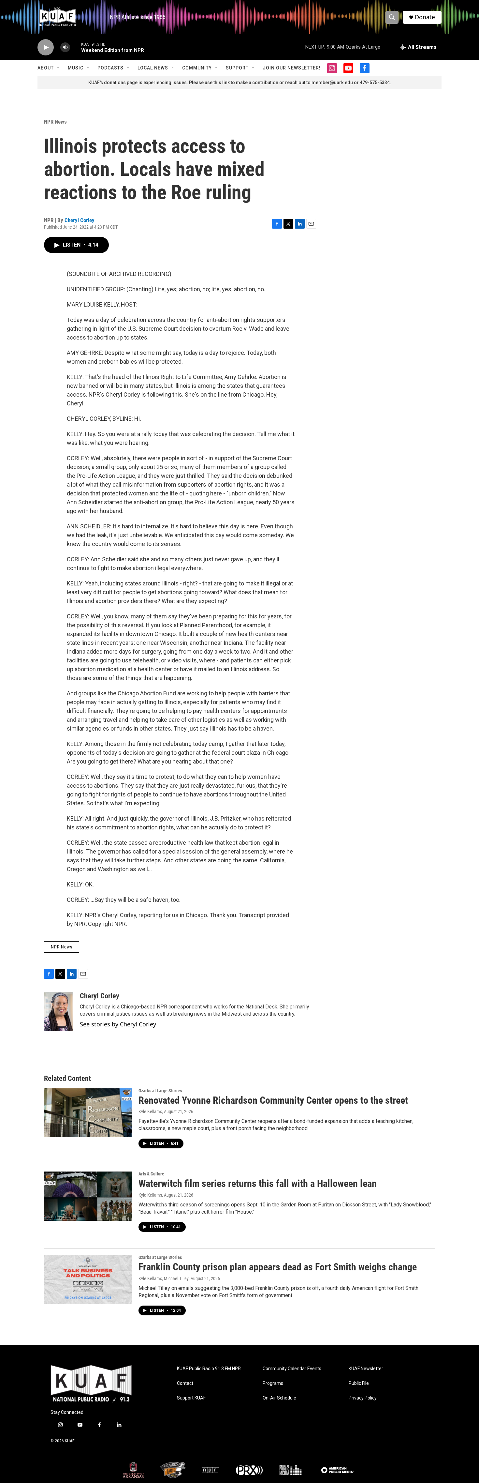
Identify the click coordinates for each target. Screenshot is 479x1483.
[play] (45, 47)
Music (75, 67)
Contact (185, 1383)
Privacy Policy (363, 1398)
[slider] (76, 47)
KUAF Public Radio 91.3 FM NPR (209, 1368)
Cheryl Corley (79, 220)
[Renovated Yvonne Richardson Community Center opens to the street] (88, 1112)
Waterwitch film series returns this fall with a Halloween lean (257, 1183)
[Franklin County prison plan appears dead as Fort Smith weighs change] (88, 1279)
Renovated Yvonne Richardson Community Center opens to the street (273, 1100)
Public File (359, 1383)
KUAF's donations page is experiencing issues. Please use (150, 82)
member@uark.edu (332, 82)
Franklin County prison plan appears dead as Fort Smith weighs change (277, 1267)
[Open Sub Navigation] (58, 67)
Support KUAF (191, 1398)
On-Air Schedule (279, 1398)
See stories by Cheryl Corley (118, 1024)
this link (221, 82)
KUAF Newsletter (366, 1368)
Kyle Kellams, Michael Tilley (163, 1278)
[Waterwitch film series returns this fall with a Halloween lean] (88, 1196)
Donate (425, 17)
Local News (153, 67)
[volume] (65, 47)
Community (197, 67)
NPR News (55, 121)
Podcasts (110, 67)
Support (237, 67)
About (45, 67)
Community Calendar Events (292, 1368)
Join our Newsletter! (292, 67)
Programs (273, 1383)
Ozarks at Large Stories (160, 1090)
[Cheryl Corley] (58, 1011)
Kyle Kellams (150, 1111)
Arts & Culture (151, 1173)
